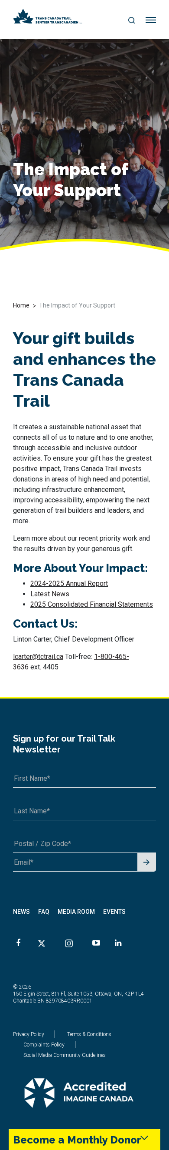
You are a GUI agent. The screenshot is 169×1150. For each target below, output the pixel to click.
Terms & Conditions (89, 1034)
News (21, 911)
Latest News (49, 594)
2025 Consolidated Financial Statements (91, 604)
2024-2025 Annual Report (69, 583)
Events (114, 911)
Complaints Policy (44, 1045)
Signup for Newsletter (147, 863)
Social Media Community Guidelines (64, 1055)
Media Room (76, 911)
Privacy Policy (28, 1034)
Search (132, 21)
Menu (151, 20)
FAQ (43, 911)
